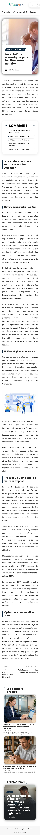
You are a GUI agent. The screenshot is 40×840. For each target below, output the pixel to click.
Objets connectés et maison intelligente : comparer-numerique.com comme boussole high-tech (19, 804)
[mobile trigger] (4, 5)
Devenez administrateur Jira (19, 136)
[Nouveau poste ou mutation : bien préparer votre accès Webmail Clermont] (20, 709)
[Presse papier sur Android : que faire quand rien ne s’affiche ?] (20, 750)
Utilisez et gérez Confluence (19, 140)
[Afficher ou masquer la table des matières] (31, 125)
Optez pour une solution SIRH (19, 149)
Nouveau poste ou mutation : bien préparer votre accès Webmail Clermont (18, 727)
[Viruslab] (16, 5)
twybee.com (14, 219)
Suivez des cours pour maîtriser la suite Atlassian (20, 131)
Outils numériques (15, 49)
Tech (9, 792)
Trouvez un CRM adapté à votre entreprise (19, 145)
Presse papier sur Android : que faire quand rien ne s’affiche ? (19, 767)
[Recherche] (32, 5)
